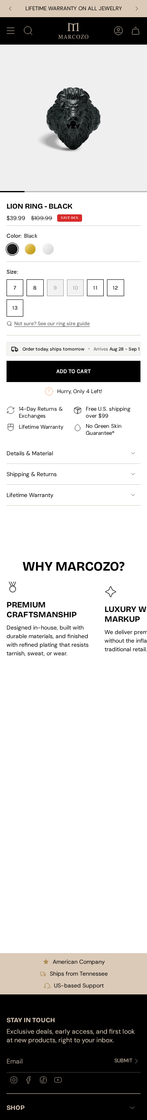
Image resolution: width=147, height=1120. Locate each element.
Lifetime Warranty (30, 495)
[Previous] (10, 8)
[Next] (136, 8)
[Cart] (135, 30)
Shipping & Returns (32, 474)
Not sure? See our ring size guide (52, 323)
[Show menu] (10, 30)
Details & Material (30, 453)
